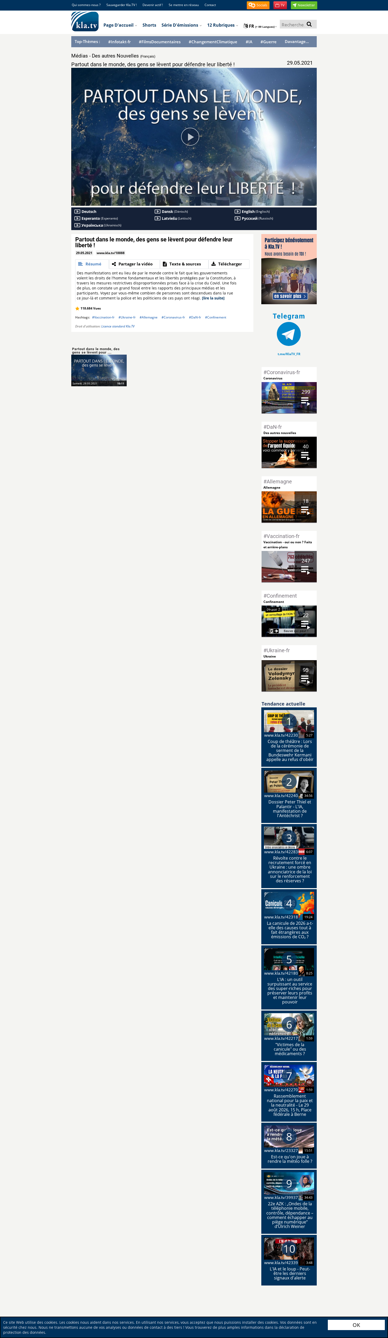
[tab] (92, 264)
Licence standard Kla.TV (118, 326)
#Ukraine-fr (127, 317)
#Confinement (215, 317)
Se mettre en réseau (184, 5)
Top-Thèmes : (87, 41)
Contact (210, 5)
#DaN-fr (195, 317)
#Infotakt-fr (119, 41)
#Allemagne (149, 317)
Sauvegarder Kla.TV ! (121, 5)
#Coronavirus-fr (173, 317)
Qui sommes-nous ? (86, 5)
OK (356, 1325)
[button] (258, 5)
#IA (249, 41)
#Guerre (269, 41)
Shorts (149, 25)
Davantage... (297, 41)
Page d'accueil (119, 25)
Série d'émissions (180, 25)
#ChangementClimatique (213, 41)
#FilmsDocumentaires (160, 41)
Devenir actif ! (153, 5)
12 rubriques (221, 25)
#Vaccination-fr (103, 317)
